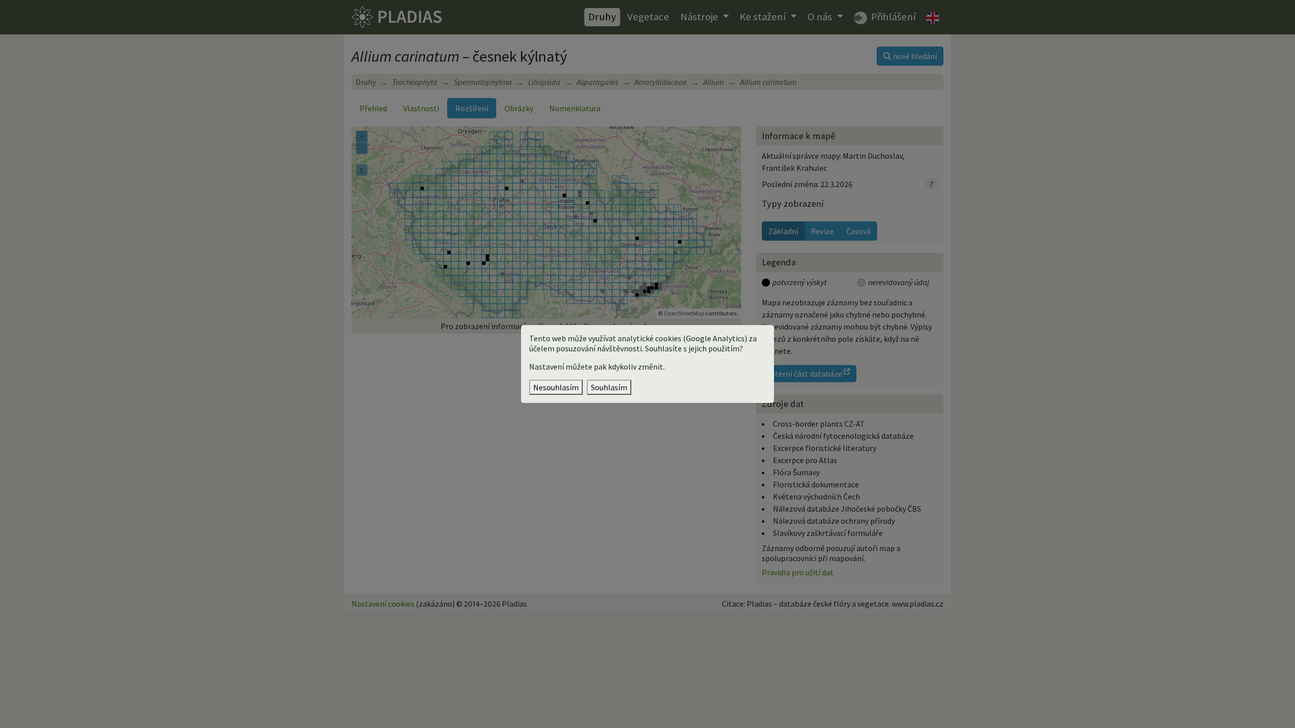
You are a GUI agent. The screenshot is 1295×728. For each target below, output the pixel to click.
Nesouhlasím (556, 387)
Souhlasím (609, 387)
